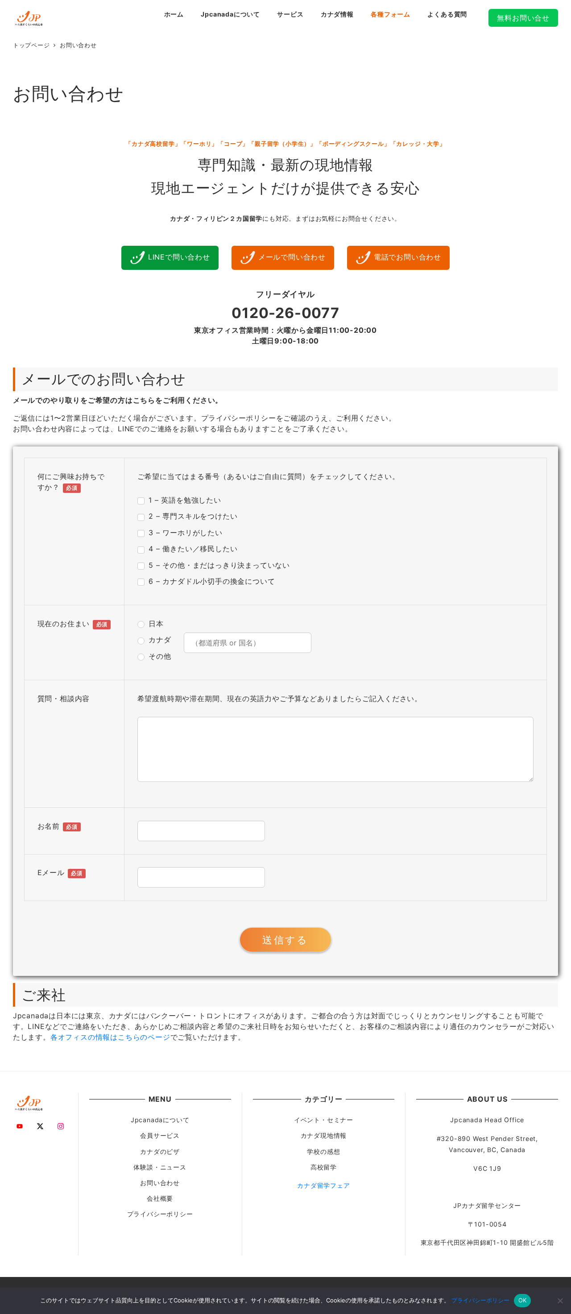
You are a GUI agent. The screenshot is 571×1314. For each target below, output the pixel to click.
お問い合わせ (160, 1182)
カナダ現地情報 (324, 1135)
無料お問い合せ (523, 17)
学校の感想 (323, 1151)
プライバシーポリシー (160, 1214)
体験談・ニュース (159, 1167)
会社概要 (160, 1198)
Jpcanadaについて (160, 1120)
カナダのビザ (160, 1151)
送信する (285, 940)
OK (522, 1300)
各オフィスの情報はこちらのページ (110, 1037)
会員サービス (160, 1135)
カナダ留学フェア (323, 1185)
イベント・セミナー (323, 1120)
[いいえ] (559, 1300)
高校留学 (323, 1167)
